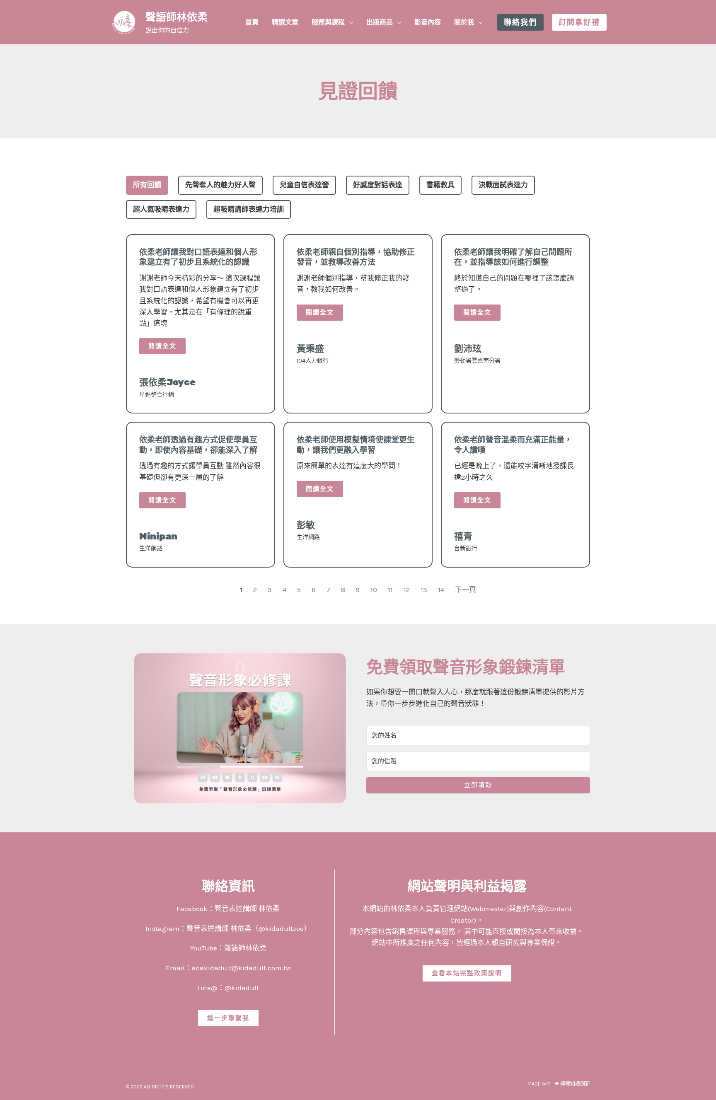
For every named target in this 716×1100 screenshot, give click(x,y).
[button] (349, 22)
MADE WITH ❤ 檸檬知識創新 (558, 1084)
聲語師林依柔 (176, 17)
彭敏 (306, 525)
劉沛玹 (467, 348)
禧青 (463, 536)
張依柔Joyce (167, 382)
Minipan (158, 536)
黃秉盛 (310, 348)
